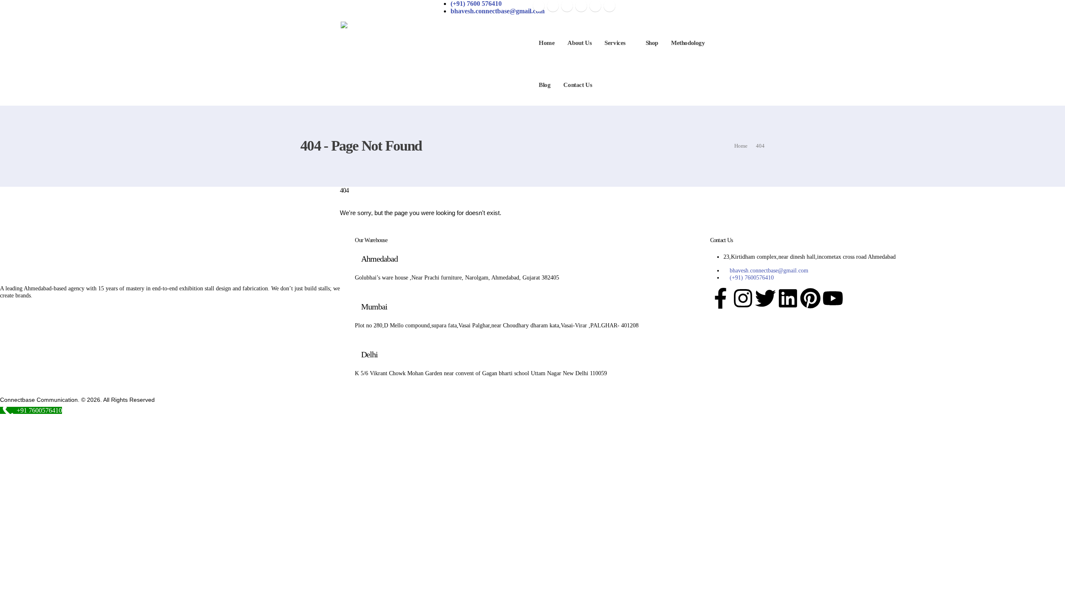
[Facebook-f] (720, 298)
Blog (544, 85)
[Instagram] (595, 6)
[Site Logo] (410, 41)
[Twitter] (765, 298)
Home (547, 43)
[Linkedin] (788, 298)
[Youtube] (581, 6)
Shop (652, 43)
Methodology (688, 43)
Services (615, 43)
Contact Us (577, 85)
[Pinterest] (567, 6)
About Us (579, 43)
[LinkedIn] (609, 6)
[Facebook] (539, 6)
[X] (553, 6)
